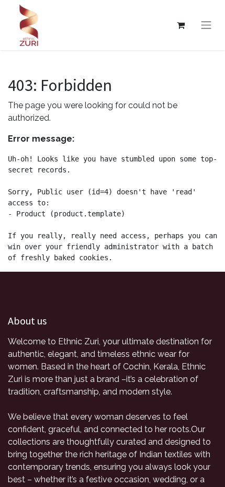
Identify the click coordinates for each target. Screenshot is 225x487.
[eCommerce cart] (180, 25)
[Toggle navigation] (206, 25)
